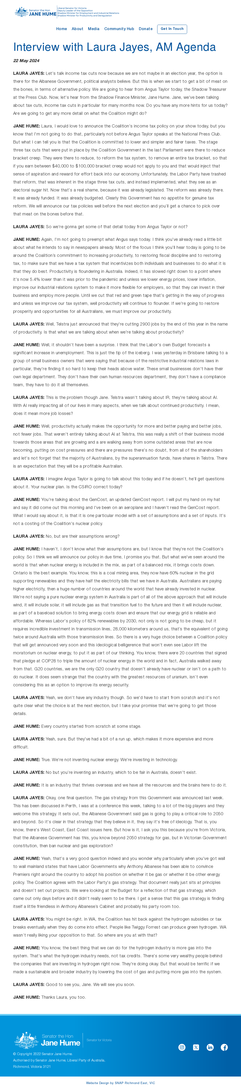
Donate (146, 29)
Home (61, 29)
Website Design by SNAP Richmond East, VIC (120, 1083)
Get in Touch (172, 29)
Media (94, 29)
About (78, 29)
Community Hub (119, 29)
